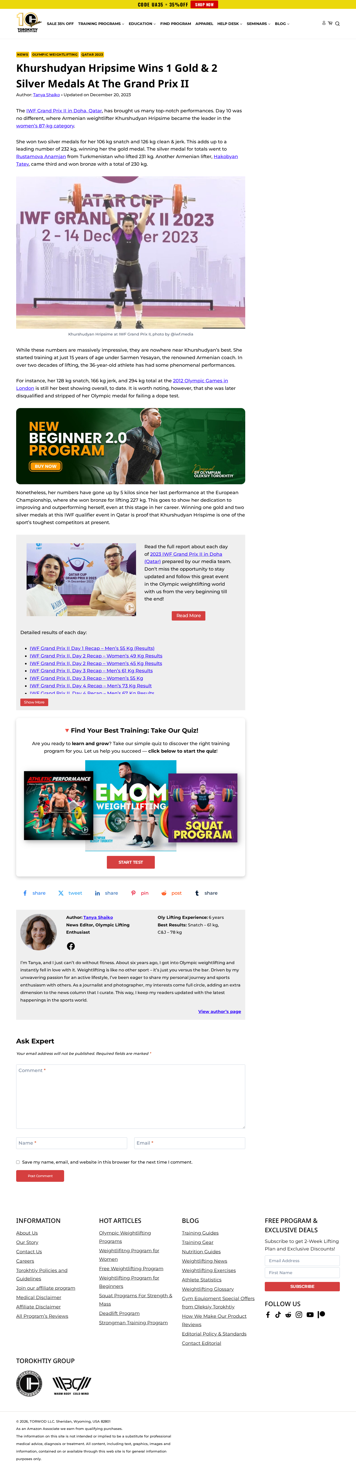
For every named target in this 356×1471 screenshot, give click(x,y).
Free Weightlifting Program (131, 1268)
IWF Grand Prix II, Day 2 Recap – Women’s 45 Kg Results (96, 663)
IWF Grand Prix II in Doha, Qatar (64, 111)
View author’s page (219, 1011)
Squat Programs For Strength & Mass (135, 1300)
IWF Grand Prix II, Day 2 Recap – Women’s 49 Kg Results (96, 656)
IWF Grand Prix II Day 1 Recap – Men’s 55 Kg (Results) (92, 648)
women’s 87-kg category (45, 126)
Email (145, 1143)
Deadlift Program (119, 1313)
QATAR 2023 (92, 54)
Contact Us (29, 1251)
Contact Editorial (201, 1343)
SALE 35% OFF (60, 23)
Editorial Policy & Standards (214, 1334)
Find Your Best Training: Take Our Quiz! (134, 730)
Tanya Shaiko (98, 917)
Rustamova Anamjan (41, 156)
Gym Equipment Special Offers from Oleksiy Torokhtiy (218, 1302)
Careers (25, 1261)
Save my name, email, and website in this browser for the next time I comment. (107, 1162)
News (22, 54)
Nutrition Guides (201, 1251)
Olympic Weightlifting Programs (125, 1237)
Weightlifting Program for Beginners (129, 1282)
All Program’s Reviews (42, 1316)
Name (27, 1143)
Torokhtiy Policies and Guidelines (41, 1274)
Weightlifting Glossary (208, 1289)
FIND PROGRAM (175, 23)
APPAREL (204, 23)
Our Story (27, 1242)
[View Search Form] (337, 24)
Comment (32, 1070)
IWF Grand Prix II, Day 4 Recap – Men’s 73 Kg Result (91, 686)
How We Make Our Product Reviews (214, 1320)
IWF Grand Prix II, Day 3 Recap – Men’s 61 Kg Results (91, 671)
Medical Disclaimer (38, 1297)
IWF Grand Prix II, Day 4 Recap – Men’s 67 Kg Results (92, 693)
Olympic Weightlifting (55, 54)
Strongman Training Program (133, 1323)
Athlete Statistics (202, 1279)
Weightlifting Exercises (209, 1270)
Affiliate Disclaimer (38, 1307)
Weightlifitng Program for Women (129, 1255)
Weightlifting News (204, 1261)
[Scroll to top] (343, 1450)
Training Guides (200, 1233)
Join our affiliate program (45, 1288)
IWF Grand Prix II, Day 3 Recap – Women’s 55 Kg (86, 678)
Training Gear (197, 1242)
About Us (27, 1233)
